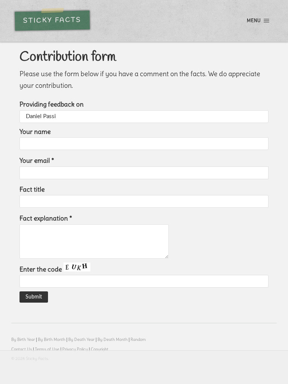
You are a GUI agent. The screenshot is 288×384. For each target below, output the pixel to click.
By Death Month (113, 339)
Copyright (99, 349)
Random (138, 339)
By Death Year (81, 339)
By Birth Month (51, 339)
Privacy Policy (75, 349)
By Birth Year (23, 339)
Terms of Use (47, 349)
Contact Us (21, 349)
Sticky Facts (52, 21)
